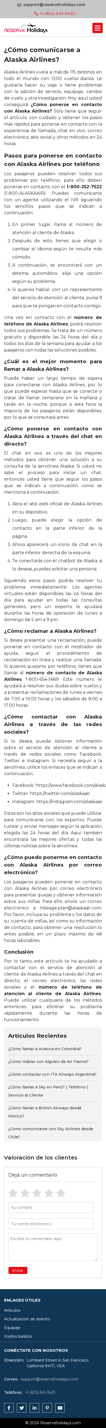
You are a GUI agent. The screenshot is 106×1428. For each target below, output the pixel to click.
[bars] (97, 28)
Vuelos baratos (18, 1336)
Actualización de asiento (27, 1319)
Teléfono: (13, 1392)
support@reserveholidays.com (54, 4)
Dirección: (14, 1360)
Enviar (18, 1270)
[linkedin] (34, 1408)
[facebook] (9, 1408)
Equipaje (12, 1327)
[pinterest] (47, 1408)
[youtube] (60, 1408)
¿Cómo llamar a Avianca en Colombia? (45, 1048)
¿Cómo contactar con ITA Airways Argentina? (52, 1074)
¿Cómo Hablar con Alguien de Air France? (48, 1061)
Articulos (12, 1310)
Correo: (11, 1379)
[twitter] (21, 1408)
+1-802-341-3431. (58, 13)
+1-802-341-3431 (40, 1392)
